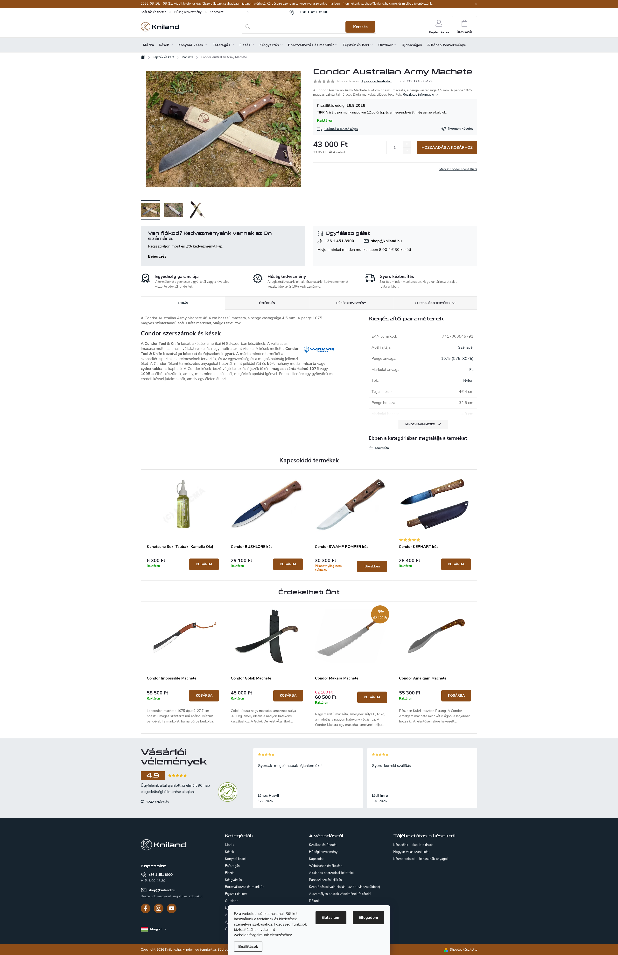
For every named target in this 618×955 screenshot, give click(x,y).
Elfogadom (368, 917)
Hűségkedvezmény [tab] (351, 303)
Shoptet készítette (463, 949)
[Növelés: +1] (407, 144)
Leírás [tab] (183, 303)
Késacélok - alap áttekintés (413, 845)
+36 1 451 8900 (339, 241)
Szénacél (465, 347)
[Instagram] (158, 908)
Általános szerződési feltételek (331, 872)
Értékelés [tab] (267, 303)
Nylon (468, 380)
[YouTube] (171, 908)
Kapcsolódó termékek (432, 303)
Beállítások (248, 946)
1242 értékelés (157, 802)
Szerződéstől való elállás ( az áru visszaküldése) (344, 886)
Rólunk (314, 900)
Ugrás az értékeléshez (376, 81)
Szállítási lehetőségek (341, 129)
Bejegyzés (157, 256)
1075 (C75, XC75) (457, 358)
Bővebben (372, 566)
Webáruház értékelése (325, 865)
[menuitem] (148, 45)
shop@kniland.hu (386, 241)
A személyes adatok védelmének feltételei (340, 893)
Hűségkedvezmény (188, 12)
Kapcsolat (216, 12)
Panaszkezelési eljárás (325, 879)
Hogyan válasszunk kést (411, 852)
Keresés (360, 26)
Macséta (382, 448)
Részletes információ (418, 94)
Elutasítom (331, 917)
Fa (471, 369)
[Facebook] (145, 908)
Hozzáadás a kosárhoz (447, 147)
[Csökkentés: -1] (407, 151)
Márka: (458, 169)
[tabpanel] (183, 525)
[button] (183, 707)
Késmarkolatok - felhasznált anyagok (421, 859)
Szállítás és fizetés (153, 12)
